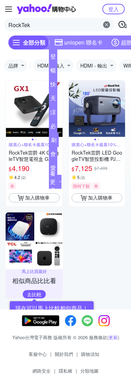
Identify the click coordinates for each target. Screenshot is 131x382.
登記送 (53, 57)
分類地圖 (89, 370)
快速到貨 (53, 85)
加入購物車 (37, 197)
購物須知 (90, 354)
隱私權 (65, 370)
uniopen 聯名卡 (83, 42)
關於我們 (64, 354)
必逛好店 (53, 127)
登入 (113, 9)
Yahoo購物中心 (46, 9)
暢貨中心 (53, 71)
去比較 (34, 294)
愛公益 (53, 169)
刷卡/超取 (53, 141)
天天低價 (53, 99)
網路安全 (41, 370)
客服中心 (38, 354)
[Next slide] (58, 108)
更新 (113, 337)
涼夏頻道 (53, 113)
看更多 (53, 181)
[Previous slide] (10, 108)
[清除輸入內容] (106, 24)
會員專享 (53, 155)
